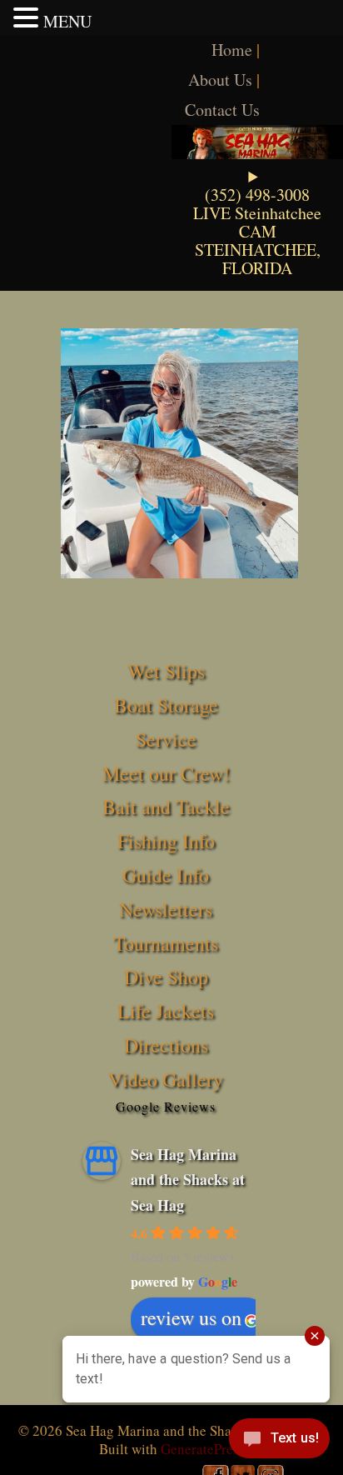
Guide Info (165, 875)
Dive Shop (166, 976)
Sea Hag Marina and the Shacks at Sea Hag (188, 1179)
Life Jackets (165, 1011)
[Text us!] (279, 1441)
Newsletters (165, 909)
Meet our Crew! (166, 773)
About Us (220, 79)
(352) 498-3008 (257, 194)
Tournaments (165, 943)
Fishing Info (166, 841)
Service (166, 739)
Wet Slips (166, 671)
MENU (67, 21)
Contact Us (222, 109)
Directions (166, 1045)
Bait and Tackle (166, 806)
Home (231, 49)
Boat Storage (166, 705)
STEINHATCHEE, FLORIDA (258, 258)
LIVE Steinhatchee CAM (257, 222)
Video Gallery (165, 1079)
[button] (28, 17)
